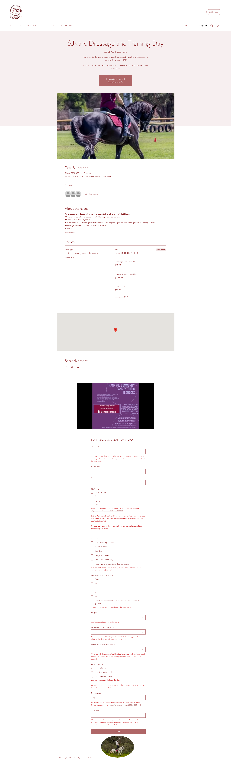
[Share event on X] (72, 367)
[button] (213, 12)
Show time (95, 710)
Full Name (95, 466)
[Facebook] (199, 26)
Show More (70, 232)
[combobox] (118, 617)
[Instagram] (202, 26)
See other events (115, 82)
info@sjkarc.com (189, 26)
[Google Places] (206, 26)
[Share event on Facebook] (66, 367)
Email (93, 478)
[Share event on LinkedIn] (78, 367)
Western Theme (97, 447)
